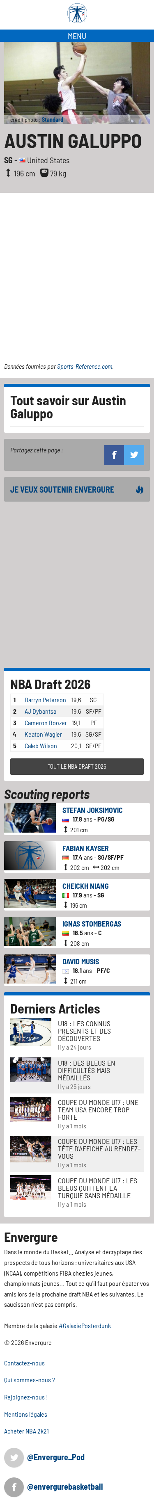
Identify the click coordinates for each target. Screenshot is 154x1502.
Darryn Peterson (45, 699)
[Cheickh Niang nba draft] (30, 892)
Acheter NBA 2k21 (26, 1431)
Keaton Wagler (43, 734)
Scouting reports (47, 793)
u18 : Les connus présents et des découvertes (84, 1031)
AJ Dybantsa (40, 711)
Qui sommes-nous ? (29, 1379)
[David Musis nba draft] (30, 968)
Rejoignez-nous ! (26, 1397)
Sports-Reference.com (84, 366)
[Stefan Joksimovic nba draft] (30, 817)
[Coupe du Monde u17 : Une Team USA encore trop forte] (30, 1108)
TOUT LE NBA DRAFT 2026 (77, 766)
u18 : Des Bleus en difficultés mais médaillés (86, 1070)
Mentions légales (25, 1414)
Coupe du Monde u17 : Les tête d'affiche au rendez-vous (99, 1148)
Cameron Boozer (46, 722)
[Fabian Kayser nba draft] (30, 854)
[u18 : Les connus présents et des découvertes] (30, 1031)
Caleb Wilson (41, 745)
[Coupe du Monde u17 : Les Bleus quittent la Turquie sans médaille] (30, 1186)
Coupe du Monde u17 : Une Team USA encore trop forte (98, 1109)
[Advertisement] (77, 274)
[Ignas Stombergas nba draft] (30, 930)
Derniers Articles (55, 1008)
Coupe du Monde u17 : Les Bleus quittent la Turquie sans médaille (97, 1188)
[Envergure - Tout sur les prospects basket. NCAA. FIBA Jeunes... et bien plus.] (77, 13)
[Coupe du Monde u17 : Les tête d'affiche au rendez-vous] (30, 1148)
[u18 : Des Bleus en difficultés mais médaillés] (30, 1069)
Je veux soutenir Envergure (62, 489)
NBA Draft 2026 (50, 684)
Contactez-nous (24, 1363)
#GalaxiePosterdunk (85, 1325)
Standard (52, 119)
